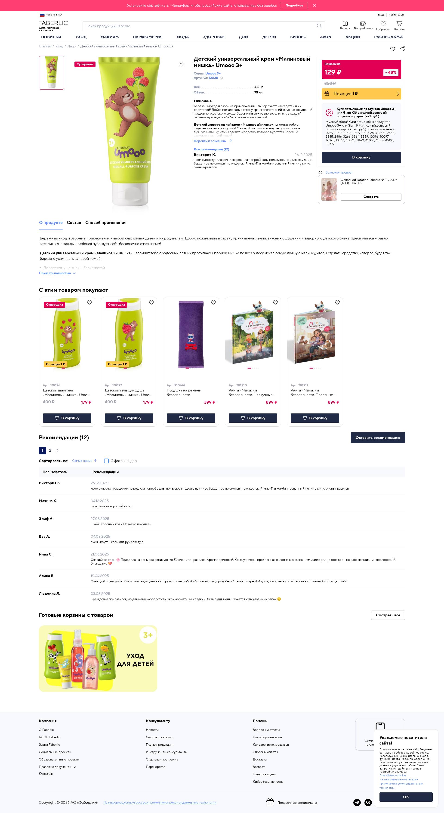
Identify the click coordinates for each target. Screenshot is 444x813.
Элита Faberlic (49, 745)
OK (406, 797)
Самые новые (82, 461)
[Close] (314, 5)
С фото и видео (124, 461)
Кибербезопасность (268, 782)
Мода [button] (183, 37)
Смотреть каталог (159, 737)
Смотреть (371, 197)
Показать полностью (55, 273)
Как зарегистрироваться (271, 745)
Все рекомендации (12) (211, 149)
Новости (152, 730)
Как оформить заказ (267, 737)
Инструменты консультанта (166, 752)
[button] (222, 5)
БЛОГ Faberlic (49, 737)
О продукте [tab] (51, 222)
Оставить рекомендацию (378, 437)
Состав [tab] (74, 222)
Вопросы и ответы (266, 730)
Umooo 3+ (213, 73)
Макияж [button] (110, 37)
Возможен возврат (339, 173)
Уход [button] (80, 37)
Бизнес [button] (298, 37)
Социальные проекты (55, 752)
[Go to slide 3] (192, 368)
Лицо (72, 46)
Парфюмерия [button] (148, 37)
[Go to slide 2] (66, 368)
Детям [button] (269, 37)
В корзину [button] (70, 418)
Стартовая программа (162, 759)
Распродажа (388, 37)
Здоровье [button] (214, 37)
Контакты (46, 774)
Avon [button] (325, 37)
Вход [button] (380, 14)
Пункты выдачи (264, 774)
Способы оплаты (265, 752)
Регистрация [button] (397, 14)
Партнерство (155, 767)
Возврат (259, 767)
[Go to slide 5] (196, 368)
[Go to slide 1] (63, 368)
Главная (45, 46)
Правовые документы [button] (55, 767)
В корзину (361, 157)
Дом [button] (243, 37)
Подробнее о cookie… (393, 775)
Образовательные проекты (59, 759)
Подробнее (294, 5)
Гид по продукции (159, 745)
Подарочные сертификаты (297, 803)
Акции (352, 37)
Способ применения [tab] (105, 222)
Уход (59, 46)
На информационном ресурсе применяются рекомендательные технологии (159, 802)
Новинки (51, 37)
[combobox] (200, 26)
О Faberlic (46, 730)
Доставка (260, 759)
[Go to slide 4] (194, 368)
